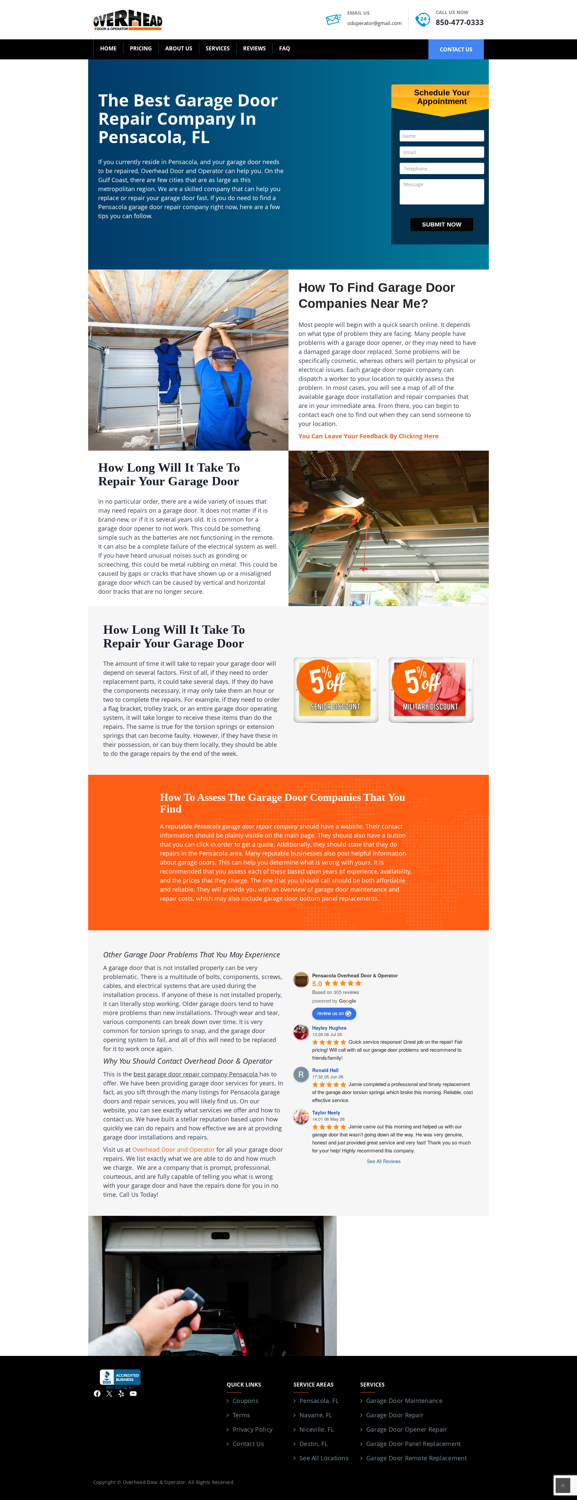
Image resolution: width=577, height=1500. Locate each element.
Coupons (245, 1401)
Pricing (141, 48)
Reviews (254, 48)
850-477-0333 (460, 22)
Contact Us (248, 1444)
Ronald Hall (325, 1070)
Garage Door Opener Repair (406, 1429)
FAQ (284, 48)
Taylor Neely (326, 1112)
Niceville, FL (317, 1429)
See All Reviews (384, 1161)
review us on (330, 1013)
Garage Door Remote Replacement (416, 1458)
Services (218, 48)
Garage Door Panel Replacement (413, 1444)
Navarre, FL (316, 1415)
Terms (241, 1415)
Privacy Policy (252, 1429)
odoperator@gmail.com (374, 23)
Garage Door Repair (394, 1415)
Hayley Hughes (329, 1027)
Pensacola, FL (319, 1401)
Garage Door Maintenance (404, 1401)
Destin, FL (314, 1444)
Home (108, 48)
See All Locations (324, 1458)
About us (178, 48)
